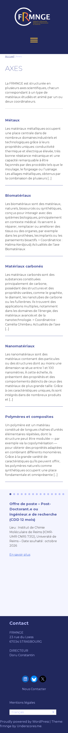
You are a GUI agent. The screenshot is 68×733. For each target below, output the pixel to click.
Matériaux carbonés (24, 266)
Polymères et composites (29, 417)
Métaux (12, 120)
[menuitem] (32, 712)
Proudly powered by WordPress (25, 721)
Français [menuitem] (18, 712)
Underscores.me (29, 726)
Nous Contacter (34, 689)
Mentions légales (22, 702)
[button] (10, 494)
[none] (32, 712)
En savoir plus (19, 554)
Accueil (9, 56)
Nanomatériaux (20, 346)
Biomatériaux (18, 195)
